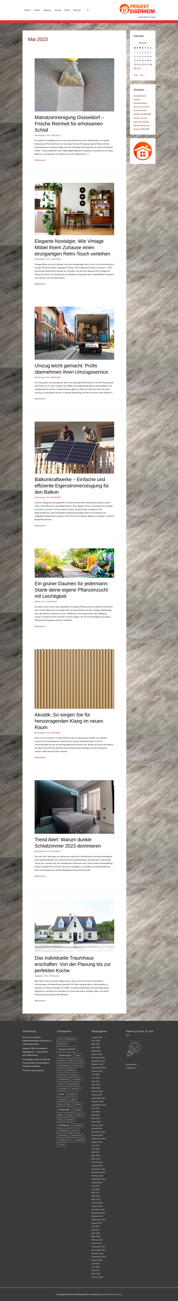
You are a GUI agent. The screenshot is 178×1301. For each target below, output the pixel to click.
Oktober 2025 (97, 1064)
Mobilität (77, 1110)
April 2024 (95, 1118)
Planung (47, 10)
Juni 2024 (95, 1111)
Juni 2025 (95, 1078)
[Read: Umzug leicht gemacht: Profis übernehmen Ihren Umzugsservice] (74, 333)
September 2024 (98, 1105)
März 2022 (96, 1199)
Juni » (142, 75)
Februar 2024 (97, 1125)
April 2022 (95, 1196)
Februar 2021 (97, 1240)
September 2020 (98, 1257)
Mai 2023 (95, 1152)
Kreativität (64, 1109)
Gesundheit (62, 1089)
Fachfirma (62, 1075)
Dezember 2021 (98, 1209)
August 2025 (96, 1071)
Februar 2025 (97, 1091)
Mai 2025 (95, 1081)
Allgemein (39, 976)
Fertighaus (77, 1079)
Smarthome (62, 1135)
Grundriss (75, 1089)
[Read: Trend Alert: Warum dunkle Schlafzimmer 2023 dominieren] (74, 807)
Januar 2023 (96, 1165)
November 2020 (98, 1250)
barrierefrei (62, 1044)
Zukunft (61, 1144)
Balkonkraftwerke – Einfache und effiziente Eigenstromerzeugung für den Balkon (72, 486)
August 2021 (96, 1223)
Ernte (60, 1070)
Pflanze (70, 1115)
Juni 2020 (95, 1267)
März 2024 (96, 1122)
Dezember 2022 (98, 1169)
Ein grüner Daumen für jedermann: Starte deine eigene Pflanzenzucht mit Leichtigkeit (71, 590)
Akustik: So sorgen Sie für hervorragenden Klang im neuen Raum (69, 721)
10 (140, 56)
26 (145, 64)
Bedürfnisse (65, 1055)
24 (140, 64)
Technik (57, 10)
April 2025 (95, 1084)
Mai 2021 (95, 1230)
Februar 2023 (97, 1162)
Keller (69, 1104)
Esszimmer (71, 1070)
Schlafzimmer (63, 1131)
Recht (67, 10)
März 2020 (96, 1274)
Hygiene (73, 1099)
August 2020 (96, 1260)
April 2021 (95, 1233)
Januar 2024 (96, 1128)
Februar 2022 (97, 1203)
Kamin (60, 1104)
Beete (78, 1055)
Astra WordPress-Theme (111, 1294)
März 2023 (96, 1159)
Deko (71, 1061)
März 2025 (96, 1088)
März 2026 (96, 1051)
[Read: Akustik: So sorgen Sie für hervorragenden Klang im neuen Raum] (74, 679)
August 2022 (96, 1182)
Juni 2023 (95, 1149)
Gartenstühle (73, 1084)
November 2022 (98, 1172)
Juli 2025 (95, 1074)
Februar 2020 (97, 1277)
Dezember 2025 (98, 1057)
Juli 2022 (95, 1186)
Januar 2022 (96, 1206)
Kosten (77, 1104)
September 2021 (98, 1219)
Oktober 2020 (97, 1253)
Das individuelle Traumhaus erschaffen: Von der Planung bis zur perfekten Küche (73, 964)
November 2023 (98, 1132)
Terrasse (61, 1140)
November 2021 (98, 1213)
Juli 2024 (95, 1108)
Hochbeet (62, 1099)
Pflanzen (80, 1115)
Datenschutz (131, 1064)
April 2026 (95, 1047)
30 (137, 68)
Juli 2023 (95, 1145)
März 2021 (95, 1236)
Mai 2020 (95, 1270)
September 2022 (98, 1179)
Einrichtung (39, 135)
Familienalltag (63, 1079)
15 (135, 60)
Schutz (75, 1131)
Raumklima (70, 1120)
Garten (37, 10)
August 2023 (96, 1142)
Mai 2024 (95, 1115)
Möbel (60, 1115)
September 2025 (98, 1068)
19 (145, 60)
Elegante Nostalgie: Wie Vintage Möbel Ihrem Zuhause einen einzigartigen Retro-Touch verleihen (72, 247)
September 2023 (98, 1138)
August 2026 (96, 1037)
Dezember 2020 (98, 1246)
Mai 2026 (95, 1044)
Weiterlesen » (40, 160)
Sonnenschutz (76, 1135)
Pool (60, 1120)
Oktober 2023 (97, 1135)
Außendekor (70, 1039)
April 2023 (95, 1155)
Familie (27, 10)
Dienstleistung (63, 1065)
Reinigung (64, 1125)
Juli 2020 (95, 1263)
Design (80, 1061)
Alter (60, 1039)
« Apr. (136, 75)
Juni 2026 (95, 1040)
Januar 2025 (96, 1095)
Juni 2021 (95, 1226)
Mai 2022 (95, 1192)
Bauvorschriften (67, 1049)
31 (140, 68)
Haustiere (72, 1094)
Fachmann (74, 1075)
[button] (88, 10)
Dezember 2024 (98, 1098)
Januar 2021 (96, 1243)
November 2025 (98, 1061)
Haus (61, 1094)
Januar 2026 (96, 1054)
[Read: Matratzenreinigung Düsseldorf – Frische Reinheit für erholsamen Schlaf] (74, 85)
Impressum (130, 1068)
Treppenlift (80, 1140)
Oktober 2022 (97, 1176)
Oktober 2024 (97, 1101)
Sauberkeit (78, 1125)
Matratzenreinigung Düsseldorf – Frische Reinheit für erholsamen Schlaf (69, 124)
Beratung (61, 1061)
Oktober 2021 (97, 1216)
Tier (70, 1140)
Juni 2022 (95, 1189)
